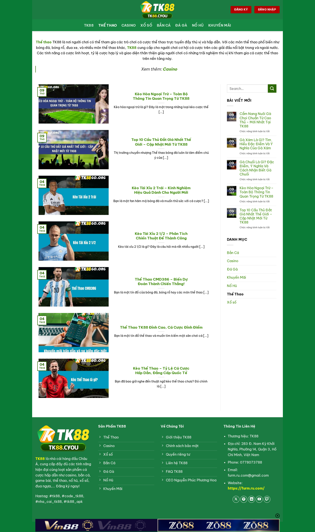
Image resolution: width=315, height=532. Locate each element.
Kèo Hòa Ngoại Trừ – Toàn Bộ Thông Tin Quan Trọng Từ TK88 (161, 96)
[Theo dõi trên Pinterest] (243, 499)
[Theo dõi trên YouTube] (259, 499)
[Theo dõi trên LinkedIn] (251, 499)
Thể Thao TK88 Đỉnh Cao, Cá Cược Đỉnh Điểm (161, 327)
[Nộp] (272, 88)
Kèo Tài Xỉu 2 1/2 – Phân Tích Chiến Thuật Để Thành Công (161, 235)
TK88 (89, 25)
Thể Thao (107, 25)
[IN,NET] (157, 9)
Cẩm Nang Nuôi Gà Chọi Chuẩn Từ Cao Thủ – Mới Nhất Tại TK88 (255, 120)
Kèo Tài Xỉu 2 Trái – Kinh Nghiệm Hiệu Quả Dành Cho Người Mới (161, 190)
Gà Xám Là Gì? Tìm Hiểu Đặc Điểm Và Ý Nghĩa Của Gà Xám (256, 144)
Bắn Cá (164, 25)
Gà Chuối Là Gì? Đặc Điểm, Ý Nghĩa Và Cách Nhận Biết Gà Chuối (257, 168)
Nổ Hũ (198, 25)
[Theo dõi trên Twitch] (267, 499)
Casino (129, 25)
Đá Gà (181, 25)
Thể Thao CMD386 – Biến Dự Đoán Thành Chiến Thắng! (161, 281)
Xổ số (146, 25)
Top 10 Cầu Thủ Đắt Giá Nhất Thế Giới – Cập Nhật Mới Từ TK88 (161, 142)
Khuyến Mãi (219, 25)
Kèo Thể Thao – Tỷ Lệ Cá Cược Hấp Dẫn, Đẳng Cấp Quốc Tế (161, 370)
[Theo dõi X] (236, 499)
